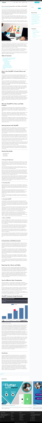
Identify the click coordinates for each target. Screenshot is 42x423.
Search (39, 8)
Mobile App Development (22, 414)
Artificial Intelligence (35, 30)
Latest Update (34, 34)
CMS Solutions (21, 416)
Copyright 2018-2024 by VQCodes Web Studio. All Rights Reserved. (21, 422)
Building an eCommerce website (18, 406)
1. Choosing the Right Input (7, 61)
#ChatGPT (12, 406)
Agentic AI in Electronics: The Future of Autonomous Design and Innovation (35, 24)
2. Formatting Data (6, 62)
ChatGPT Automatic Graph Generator (7, 67)
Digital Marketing (21, 417)
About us (17, 2)
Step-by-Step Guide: (5, 60)
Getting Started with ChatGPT (6, 59)
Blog (26, 2)
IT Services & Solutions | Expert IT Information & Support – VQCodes (37, 33)
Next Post (1, 374)
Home (14, 2)
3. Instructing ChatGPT (7, 63)
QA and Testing (21, 415)
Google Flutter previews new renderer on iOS (8, 405)
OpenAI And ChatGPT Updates (5, 406)
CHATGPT (34, 405)
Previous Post (2, 373)
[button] (37, 2)
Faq (11, 417)
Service (20, 2)
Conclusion (4, 68)
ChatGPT (25, 15)
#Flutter (14, 406)
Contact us (23, 2)
